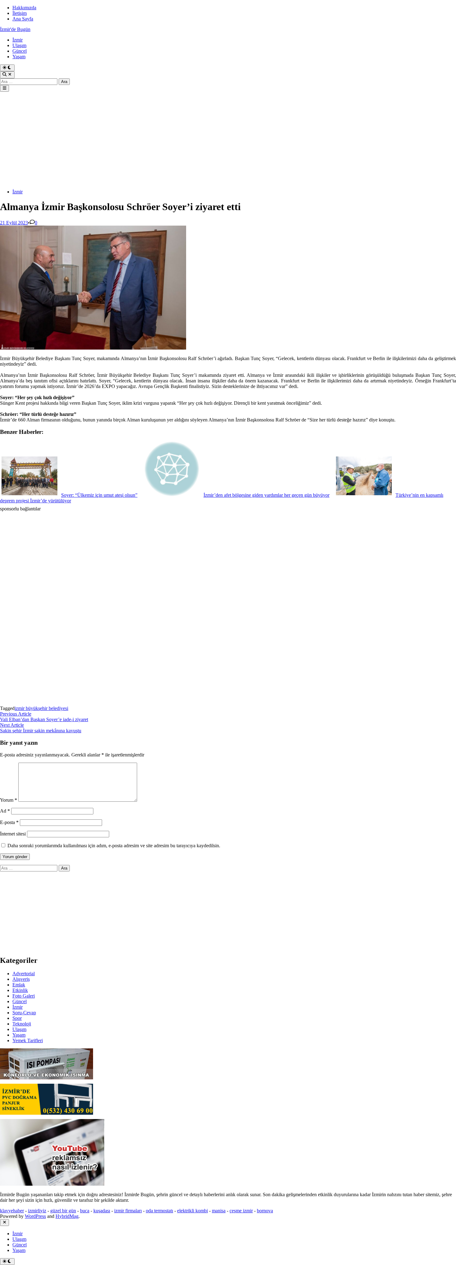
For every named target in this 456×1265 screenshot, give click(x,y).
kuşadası (101, 1210)
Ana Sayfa (22, 18)
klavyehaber (12, 1210)
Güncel (19, 51)
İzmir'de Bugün (15, 29)
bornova (265, 1210)
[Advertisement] (186, 140)
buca (84, 1210)
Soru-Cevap (24, 1012)
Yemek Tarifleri (27, 1040)
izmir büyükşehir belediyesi (41, 708)
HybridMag (67, 1216)
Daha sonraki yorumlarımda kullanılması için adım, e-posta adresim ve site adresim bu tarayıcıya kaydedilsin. (113, 845)
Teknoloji (21, 1023)
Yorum (8, 800)
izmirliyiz (37, 1210)
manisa (219, 1210)
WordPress (35, 1216)
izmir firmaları (128, 1210)
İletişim (19, 13)
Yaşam (18, 56)
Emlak (18, 984)
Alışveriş (21, 979)
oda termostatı (159, 1210)
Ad (5, 810)
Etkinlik (20, 990)
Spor (17, 1018)
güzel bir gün (63, 1210)
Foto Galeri (23, 995)
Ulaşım (19, 45)
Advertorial (23, 973)
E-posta (9, 822)
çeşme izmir (241, 1210)
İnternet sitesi (13, 833)
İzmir (17, 39)
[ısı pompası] (46, 1080)
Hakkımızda (24, 7)
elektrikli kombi (192, 1210)
